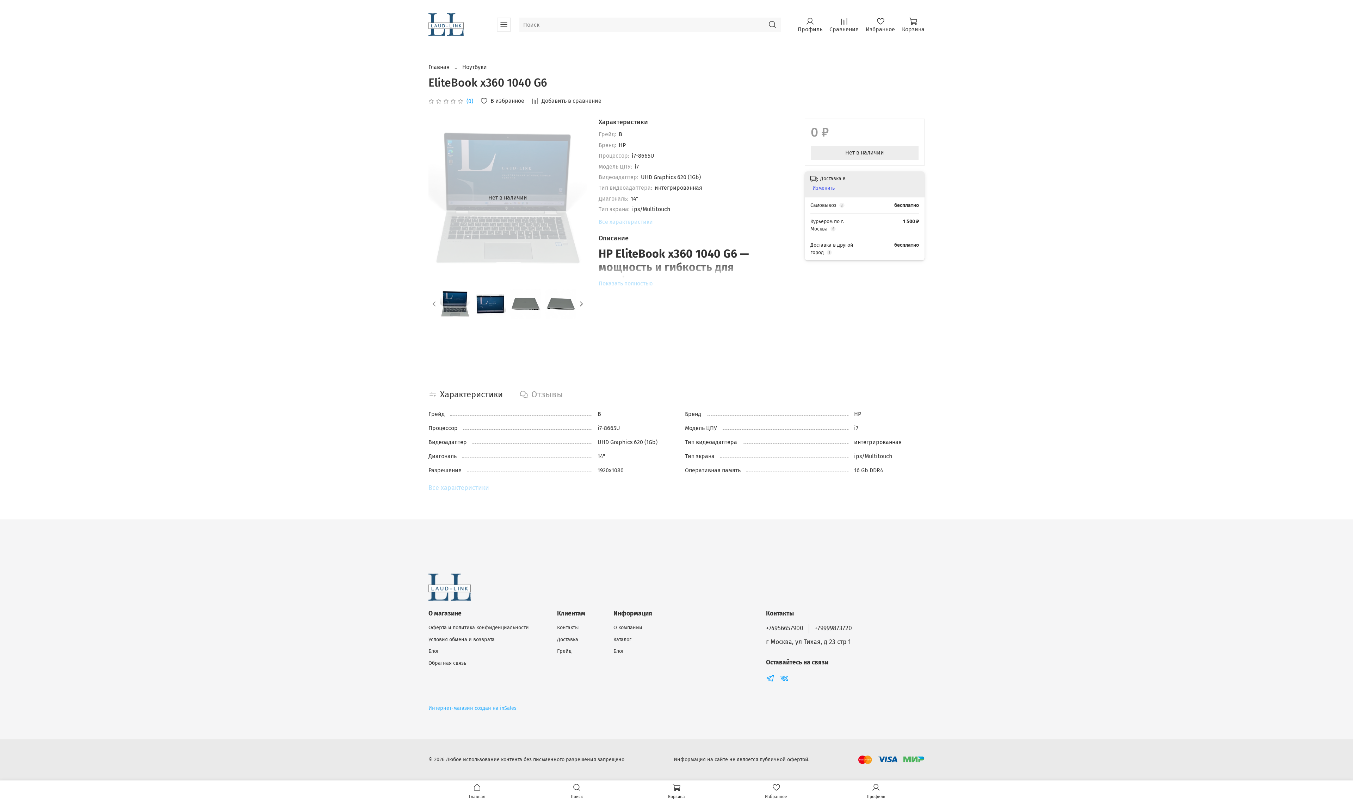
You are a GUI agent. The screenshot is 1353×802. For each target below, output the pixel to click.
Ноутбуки (474, 67)
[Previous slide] (439, 197)
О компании (627, 628)
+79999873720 (833, 628)
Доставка (567, 640)
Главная (439, 67)
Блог (433, 651)
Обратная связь (447, 663)
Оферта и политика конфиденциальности (478, 628)
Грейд (564, 651)
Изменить (824, 188)
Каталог (622, 640)
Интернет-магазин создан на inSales (472, 708)
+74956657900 (784, 628)
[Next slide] (576, 197)
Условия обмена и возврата (461, 640)
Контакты (568, 628)
